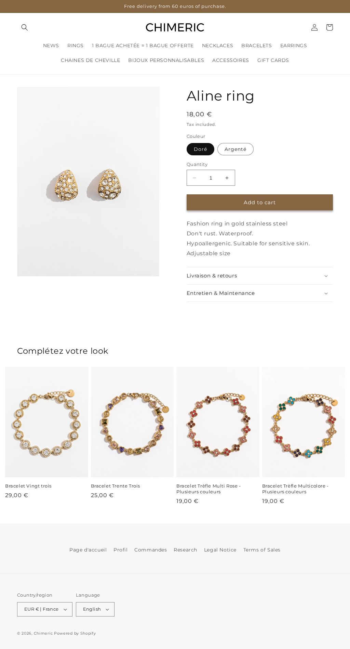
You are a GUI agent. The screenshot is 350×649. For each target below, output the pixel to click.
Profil (120, 550)
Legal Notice (220, 550)
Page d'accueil (88, 550)
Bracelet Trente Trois (115, 486)
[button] (24, 27)
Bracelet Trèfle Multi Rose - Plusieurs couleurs (208, 488)
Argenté (235, 149)
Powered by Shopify (75, 633)
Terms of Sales (262, 550)
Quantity (197, 164)
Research (185, 550)
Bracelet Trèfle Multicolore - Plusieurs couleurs (295, 488)
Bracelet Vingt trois (28, 486)
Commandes (150, 550)
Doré (200, 149)
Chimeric (43, 633)
